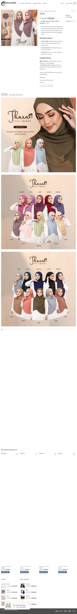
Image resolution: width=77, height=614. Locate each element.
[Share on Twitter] (43, 86)
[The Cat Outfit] (8, 3)
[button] (61, 3)
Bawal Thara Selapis (50, 11)
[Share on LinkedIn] (52, 86)
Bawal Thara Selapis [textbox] (70, 21)
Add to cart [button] (5, 571)
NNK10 (41, 568)
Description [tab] (4, 95)
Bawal (43, 82)
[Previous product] (75, 11)
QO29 (59, 568)
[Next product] (72, 11)
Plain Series (28, 3)
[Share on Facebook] (41, 86)
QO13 (21, 568)
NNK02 (3, 568)
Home (22, 3)
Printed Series (37, 3)
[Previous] (1, 514)
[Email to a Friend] (46, 86)
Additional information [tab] (16, 95)
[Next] (76, 514)
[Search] (19, 3)
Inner (44, 3)
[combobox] (70, 21)
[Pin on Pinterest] (49, 86)
